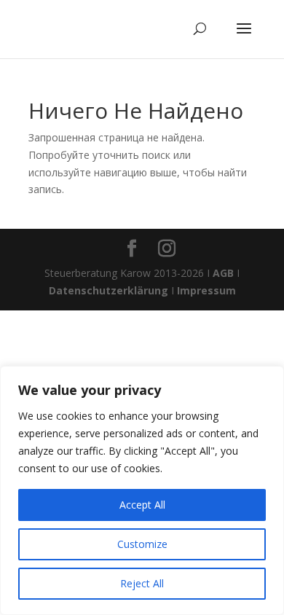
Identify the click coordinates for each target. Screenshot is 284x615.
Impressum (206, 290)
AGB (223, 273)
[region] (142, 490)
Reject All (142, 583)
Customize (142, 544)
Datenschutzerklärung (108, 290)
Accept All (142, 505)
